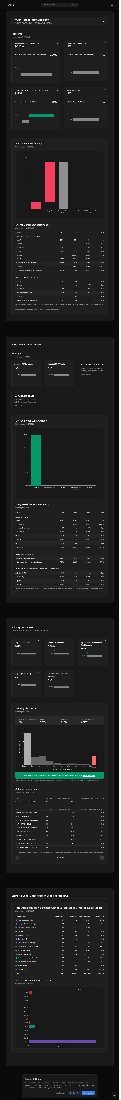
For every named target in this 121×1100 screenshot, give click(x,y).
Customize (60, 1093)
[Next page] (102, 857)
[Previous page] (17, 857)
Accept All (88, 1093)
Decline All (74, 1093)
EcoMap (10, 5)
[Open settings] (114, 1095)
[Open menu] (112, 4)
